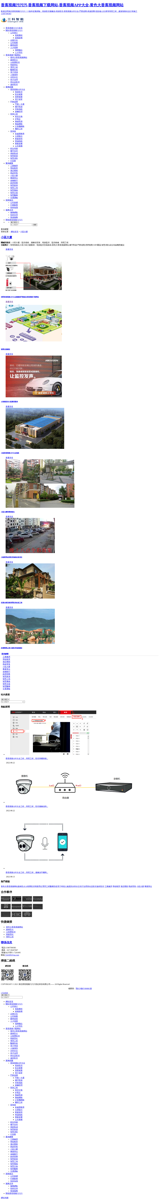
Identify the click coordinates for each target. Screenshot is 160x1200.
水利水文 (14, 77)
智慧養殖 (14, 190)
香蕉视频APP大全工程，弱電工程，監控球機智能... (27, 758)
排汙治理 (14, 80)
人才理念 (18, 53)
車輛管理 (18, 112)
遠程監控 (14, 85)
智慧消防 (14, 158)
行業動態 (14, 205)
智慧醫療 (14, 195)
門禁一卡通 (19, 104)
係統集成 (14, 153)
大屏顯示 (18, 136)
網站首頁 (14, 232)
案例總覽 (9, 163)
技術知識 (14, 207)
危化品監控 (15, 82)
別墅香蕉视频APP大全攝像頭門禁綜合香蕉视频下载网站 (20, 297)
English (5, 993)
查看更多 (9, 249)
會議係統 (18, 141)
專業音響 (18, 144)
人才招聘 (14, 48)
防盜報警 (18, 94)
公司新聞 (14, 203)
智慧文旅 (14, 193)
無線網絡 (18, 124)
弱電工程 (14, 114)
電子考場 (14, 72)
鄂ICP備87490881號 (84, 989)
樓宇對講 (18, 107)
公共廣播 (18, 146)
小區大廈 (14, 176)
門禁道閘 (14, 102)
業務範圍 (9, 87)
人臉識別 (14, 75)
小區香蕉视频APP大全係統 (10, 453)
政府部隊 (14, 183)
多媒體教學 (19, 134)
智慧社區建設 (5, 349)
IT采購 (13, 161)
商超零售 (14, 173)
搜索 (34, 225)
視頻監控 (18, 92)
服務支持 (9, 210)
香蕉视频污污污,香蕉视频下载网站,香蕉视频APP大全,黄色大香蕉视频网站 (62, 5)
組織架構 (18, 38)
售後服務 (14, 217)
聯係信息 (6, 942)
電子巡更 (18, 99)
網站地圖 (4, 1198)
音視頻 (13, 131)
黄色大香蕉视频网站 (18, 57)
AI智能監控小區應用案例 (9, 401)
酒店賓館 (14, 171)
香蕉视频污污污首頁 (14, 28)
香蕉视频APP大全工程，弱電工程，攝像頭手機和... (27, 872)
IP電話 (17, 119)
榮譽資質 (14, 45)
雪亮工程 (14, 67)
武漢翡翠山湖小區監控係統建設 (11, 648)
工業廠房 (14, 166)
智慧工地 (14, 188)
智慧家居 (14, 156)
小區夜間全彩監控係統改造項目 (11, 557)
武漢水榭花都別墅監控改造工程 (11, 602)
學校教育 (14, 168)
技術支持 (14, 215)
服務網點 (14, 212)
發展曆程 (18, 35)
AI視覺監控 (15, 62)
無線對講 (18, 121)
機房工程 (18, 129)
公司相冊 (14, 43)
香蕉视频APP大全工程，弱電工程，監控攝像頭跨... (27, 806)
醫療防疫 (14, 70)
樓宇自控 (14, 151)
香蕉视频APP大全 (17, 89)
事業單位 (14, 178)
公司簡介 (14, 33)
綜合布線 (14, 148)
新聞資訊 (9, 200)
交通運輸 (14, 198)
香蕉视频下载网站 (13, 55)
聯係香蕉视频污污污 (14, 220)
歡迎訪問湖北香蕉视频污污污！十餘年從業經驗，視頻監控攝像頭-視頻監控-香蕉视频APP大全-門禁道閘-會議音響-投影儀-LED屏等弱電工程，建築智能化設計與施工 (69, 11)
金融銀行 (14, 180)
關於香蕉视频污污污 (14, 30)
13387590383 (6, 14)
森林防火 (14, 60)
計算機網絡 (19, 126)
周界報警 (18, 97)
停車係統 (18, 109)
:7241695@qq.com (12, 955)
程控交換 (18, 116)
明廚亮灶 (14, 65)
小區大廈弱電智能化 (8, 512)
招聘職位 (18, 50)
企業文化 (14, 40)
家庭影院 (18, 139)
